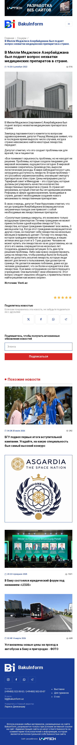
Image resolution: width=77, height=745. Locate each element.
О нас (57, 696)
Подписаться (38, 356)
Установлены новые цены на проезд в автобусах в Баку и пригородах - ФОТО (31, 647)
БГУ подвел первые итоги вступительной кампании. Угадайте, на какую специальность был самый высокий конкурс (36, 441)
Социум (21, 38)
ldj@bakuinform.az (14, 699)
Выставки (59, 689)
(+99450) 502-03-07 (35, 691)
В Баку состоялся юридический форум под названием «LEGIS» (34, 583)
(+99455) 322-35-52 (14, 691)
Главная (9, 38)
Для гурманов (61, 693)
